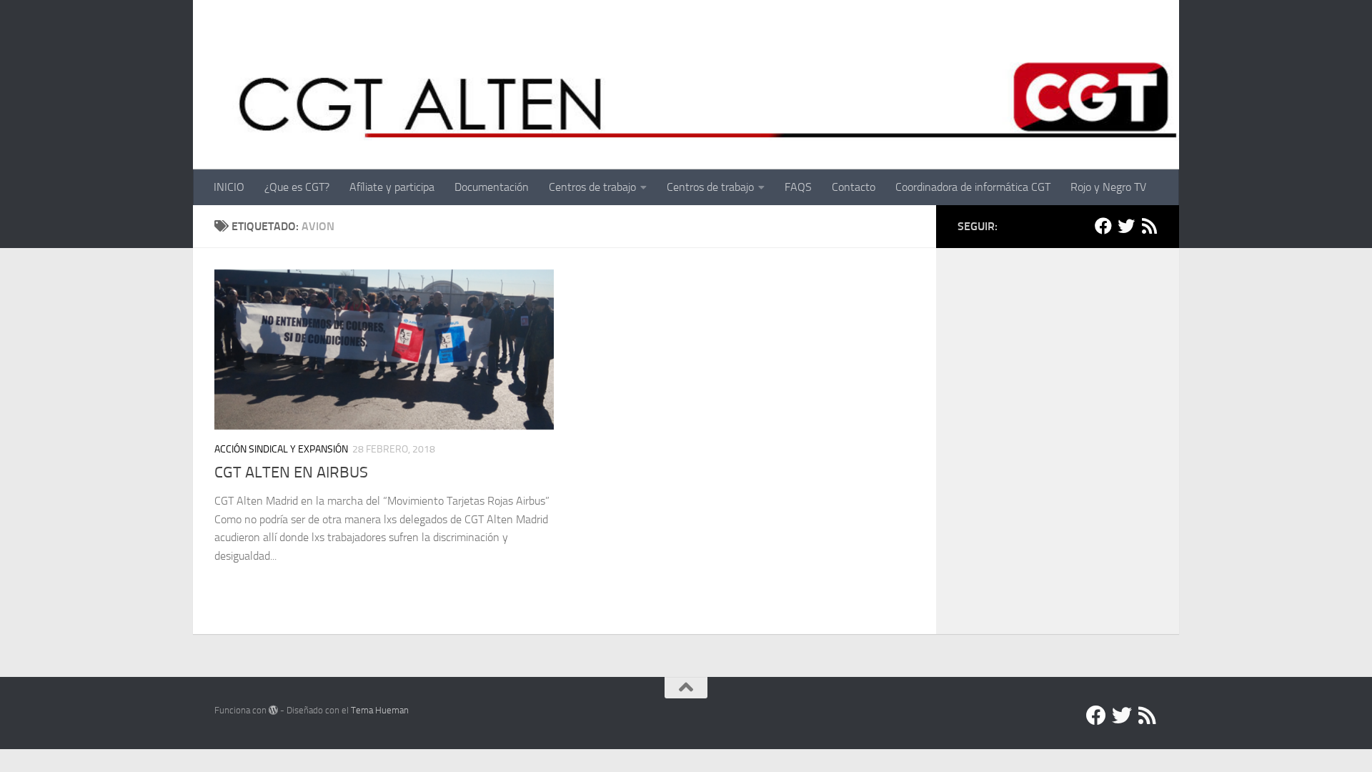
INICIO (229, 187)
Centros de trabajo (592, 187)
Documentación (491, 187)
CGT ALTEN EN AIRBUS (291, 472)
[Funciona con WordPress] (273, 710)
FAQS (798, 187)
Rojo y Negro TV (1108, 187)
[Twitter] (1126, 225)
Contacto (853, 187)
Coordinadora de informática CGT (972, 187)
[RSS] (1149, 225)
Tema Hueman (380, 710)
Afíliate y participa (391, 187)
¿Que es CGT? (296, 187)
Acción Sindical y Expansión (281, 449)
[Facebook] (1103, 225)
